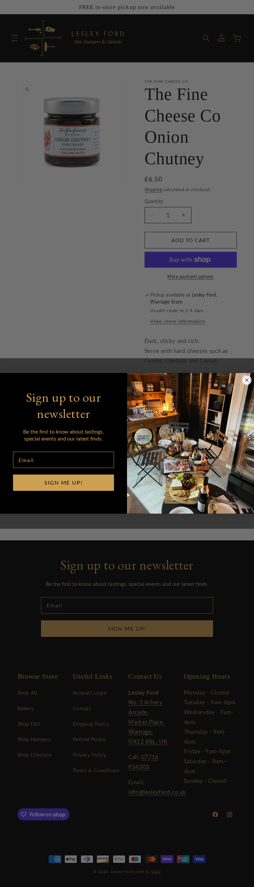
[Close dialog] (247, 380)
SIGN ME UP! (63, 482)
